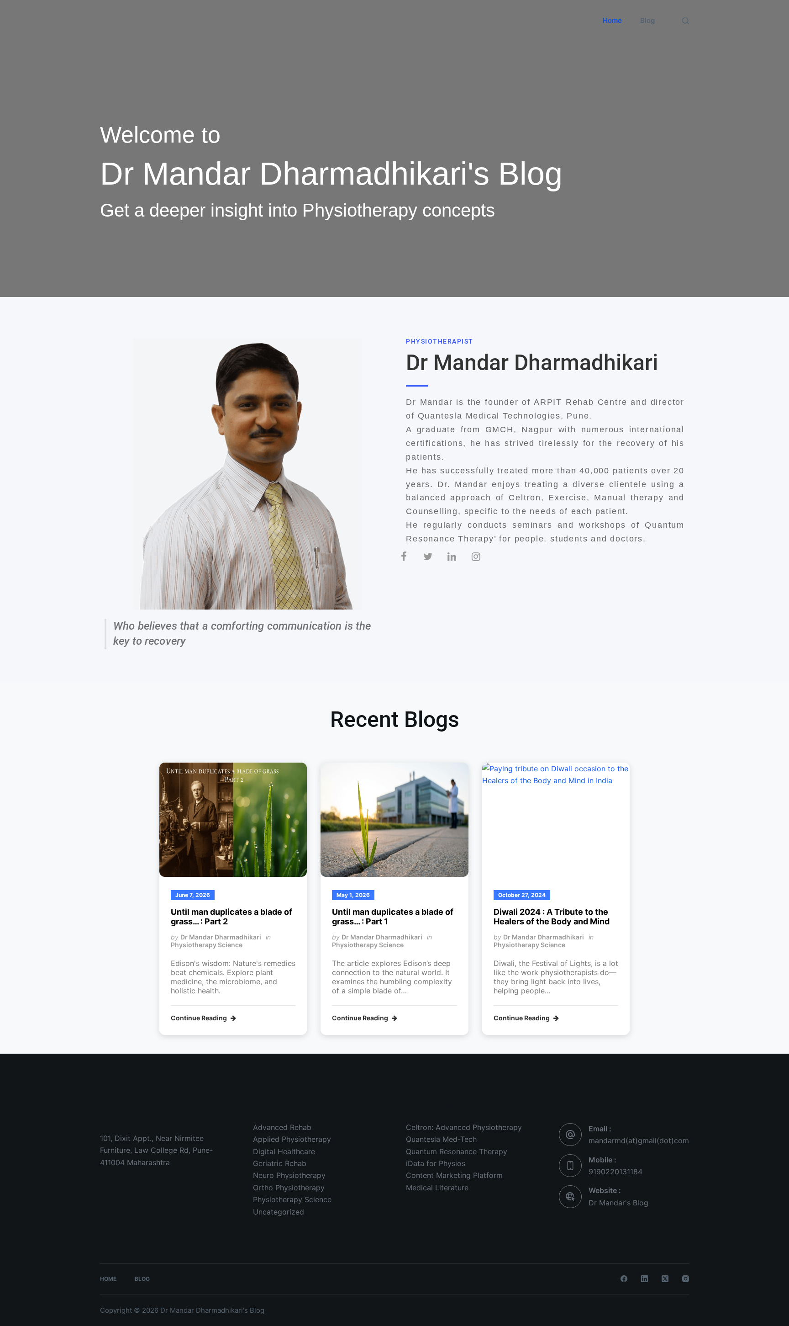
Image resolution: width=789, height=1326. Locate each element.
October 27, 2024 (522, 894)
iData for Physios (435, 1163)
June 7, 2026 (192, 894)
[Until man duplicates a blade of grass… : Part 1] (394, 820)
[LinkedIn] (644, 1278)
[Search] (685, 20)
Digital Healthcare (284, 1151)
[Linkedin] (459, 564)
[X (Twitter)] (665, 1278)
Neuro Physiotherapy (289, 1175)
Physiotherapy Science (206, 945)
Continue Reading (199, 1018)
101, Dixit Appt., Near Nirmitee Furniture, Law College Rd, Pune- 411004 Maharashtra (156, 1150)
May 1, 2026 (353, 894)
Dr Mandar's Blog (155, 26)
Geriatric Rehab (279, 1163)
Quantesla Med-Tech (441, 1139)
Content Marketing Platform (454, 1175)
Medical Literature (437, 1187)
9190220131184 (615, 1171)
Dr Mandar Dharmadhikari (220, 937)
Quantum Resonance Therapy (456, 1151)
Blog (647, 20)
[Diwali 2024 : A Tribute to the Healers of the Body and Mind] (556, 820)
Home (612, 20)
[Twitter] (435, 564)
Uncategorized (278, 1211)
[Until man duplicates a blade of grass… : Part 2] (233, 820)
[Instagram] (483, 564)
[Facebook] (411, 564)
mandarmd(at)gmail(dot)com (639, 1140)
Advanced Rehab (282, 1127)
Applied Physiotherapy (292, 1139)
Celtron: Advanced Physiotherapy (464, 1127)
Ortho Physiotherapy (289, 1187)
